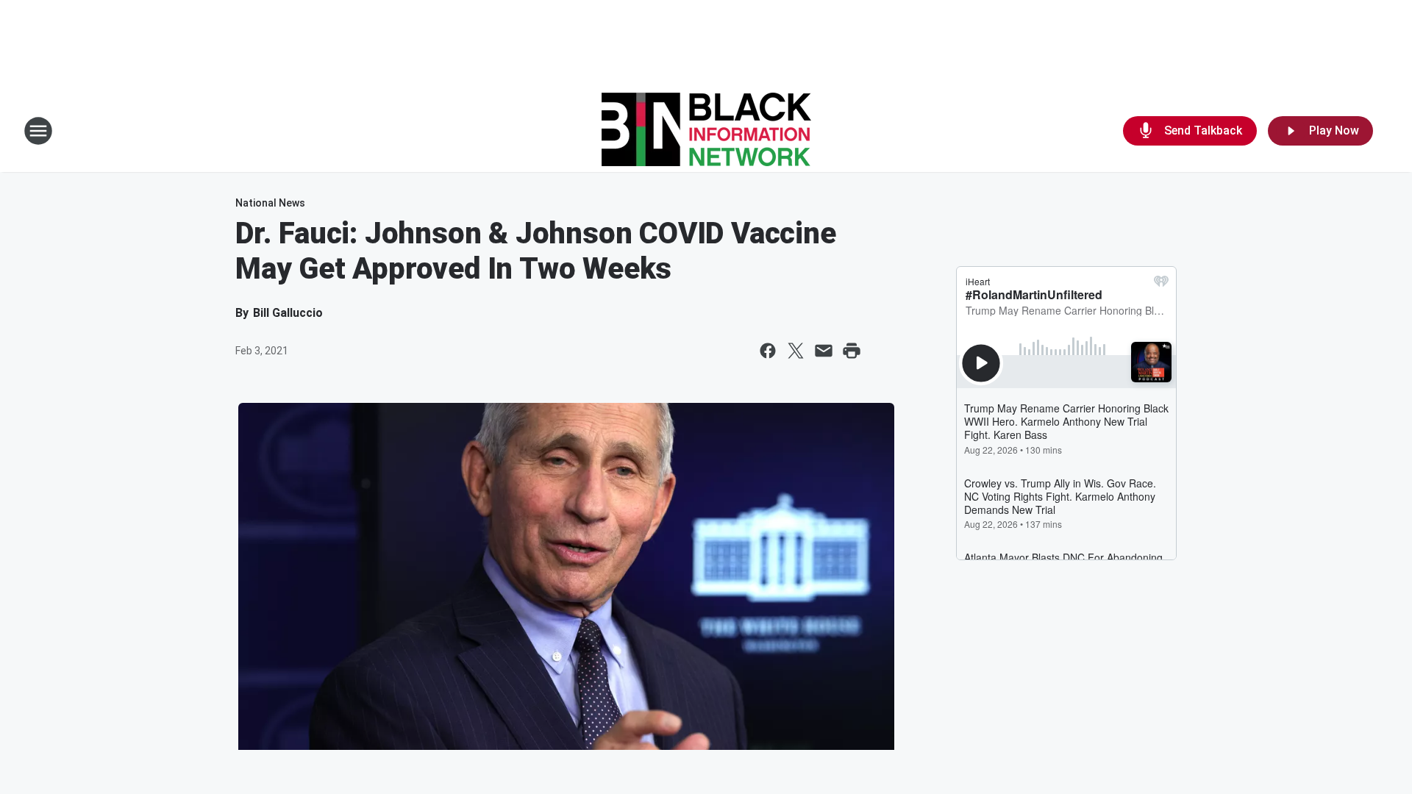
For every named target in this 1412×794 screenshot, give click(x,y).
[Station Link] (706, 131)
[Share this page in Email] (823, 350)
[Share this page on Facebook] (767, 350)
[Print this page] (851, 350)
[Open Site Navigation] (38, 131)
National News (270, 203)
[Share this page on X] (795, 350)
